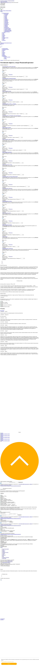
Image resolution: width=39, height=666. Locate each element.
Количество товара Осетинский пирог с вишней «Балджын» (13, 89)
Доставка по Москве (5, 557)
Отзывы (3, 38)
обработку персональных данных (5, 517)
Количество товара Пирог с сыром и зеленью (10, 137)
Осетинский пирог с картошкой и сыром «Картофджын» (11, 115)
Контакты (3, 40)
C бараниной (6, 22)
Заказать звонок (3, 10)
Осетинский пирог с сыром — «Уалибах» (9, 103)
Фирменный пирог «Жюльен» (7, 188)
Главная (1, 60)
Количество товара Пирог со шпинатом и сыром (11, 174)
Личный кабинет (8, 10)
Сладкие (5, 16)
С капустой (6, 21)
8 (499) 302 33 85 (3, 2)
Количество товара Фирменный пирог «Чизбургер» (11, 258)
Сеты (3, 33)
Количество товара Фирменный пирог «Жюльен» (11, 199)
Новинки (3, 32)
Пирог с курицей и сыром (6, 91)
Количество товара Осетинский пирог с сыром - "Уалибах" (13, 113)
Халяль (3, 36)
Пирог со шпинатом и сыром (7, 164)
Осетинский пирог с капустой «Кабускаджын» (10, 176)
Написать (2, 493)
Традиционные (6, 27)
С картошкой (6, 19)
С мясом (5, 17)
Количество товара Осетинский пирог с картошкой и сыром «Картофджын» (15, 125)
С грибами (6, 20)
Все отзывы (2, 310)
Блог (3, 555)
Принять (9, 663)
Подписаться (20, 482)
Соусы (3, 34)
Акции (3, 53)
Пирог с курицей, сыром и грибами (8, 139)
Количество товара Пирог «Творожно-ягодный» (11, 234)
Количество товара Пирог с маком (9, 246)
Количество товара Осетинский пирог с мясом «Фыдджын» (13, 76)
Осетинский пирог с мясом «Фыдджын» (9, 66)
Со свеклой (6, 23)
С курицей (6, 14)
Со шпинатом (6, 24)
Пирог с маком (4, 236)
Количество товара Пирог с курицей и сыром (10, 101)
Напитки (3, 35)
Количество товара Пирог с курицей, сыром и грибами (12, 150)
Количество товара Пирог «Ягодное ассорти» (10, 222)
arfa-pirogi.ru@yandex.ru (6, 562)
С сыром (5, 15)
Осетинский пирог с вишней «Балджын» (9, 78)
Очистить (10, 74)
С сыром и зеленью (7, 29)
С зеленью (6, 26)
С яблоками (6, 25)
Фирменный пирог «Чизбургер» (7, 248)
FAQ (3, 556)
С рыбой (5, 18)
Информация (4, 56)
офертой (31, 484)
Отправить (11, 531)
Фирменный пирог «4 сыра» (7, 201)
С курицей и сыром (7, 28)
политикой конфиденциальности (24, 484)
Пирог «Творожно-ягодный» (7, 224)
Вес (3, 74)
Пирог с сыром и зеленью (6, 127)
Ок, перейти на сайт (4, 537)
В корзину (4, 77)
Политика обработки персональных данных (7, 661)
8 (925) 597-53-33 (9, 2)
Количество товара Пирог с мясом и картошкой (11, 162)
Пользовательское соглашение (5, 485)
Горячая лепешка (7, 31)
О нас (3, 39)
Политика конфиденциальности (15, 485)
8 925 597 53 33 (9, 561)
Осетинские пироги (5, 49)
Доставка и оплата (5, 37)
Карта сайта (4, 558)
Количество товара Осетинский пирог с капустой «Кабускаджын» (14, 186)
